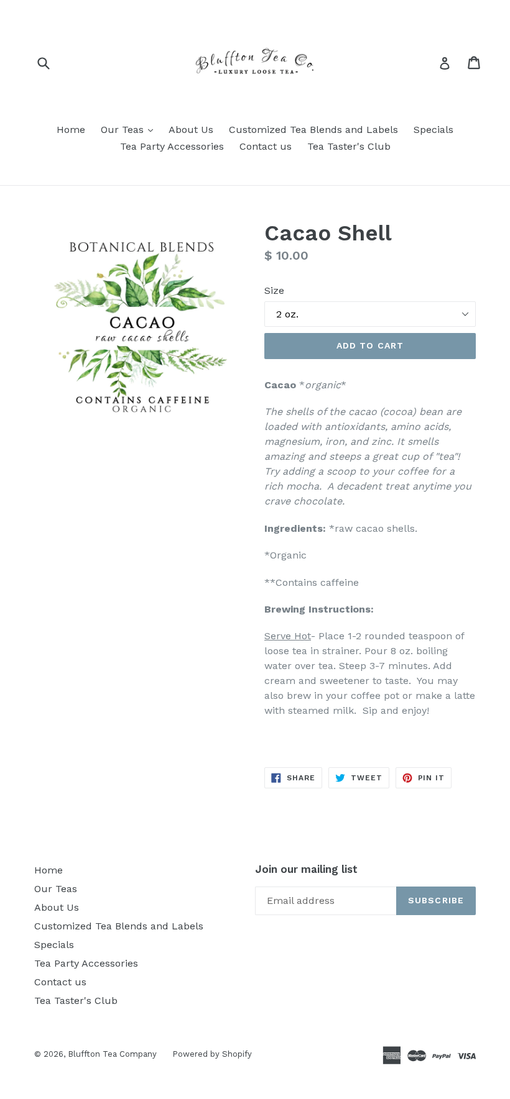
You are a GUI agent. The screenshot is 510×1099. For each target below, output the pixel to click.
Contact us (265, 146)
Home (71, 129)
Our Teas (130, 129)
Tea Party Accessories (172, 146)
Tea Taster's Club (349, 146)
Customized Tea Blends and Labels (313, 129)
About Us (191, 129)
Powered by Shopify (212, 1054)
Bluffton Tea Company (112, 1054)
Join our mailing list (306, 869)
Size (274, 290)
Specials (433, 129)
